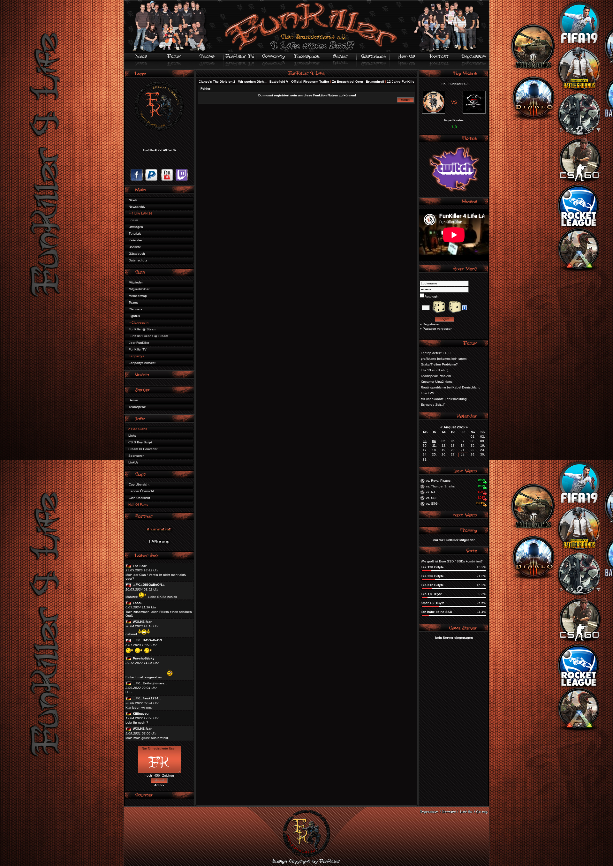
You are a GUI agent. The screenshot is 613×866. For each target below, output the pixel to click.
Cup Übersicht (139, 484)
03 (425, 441)
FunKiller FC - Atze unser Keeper (401, 81)
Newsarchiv (137, 206)
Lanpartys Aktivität (142, 363)
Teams (133, 302)
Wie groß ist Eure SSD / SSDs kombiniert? (452, 561)
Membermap (138, 295)
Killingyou (140, 713)
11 (434, 445)
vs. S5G (432, 503)
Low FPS (427, 393)
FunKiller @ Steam (142, 329)
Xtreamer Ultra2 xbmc (436, 381)
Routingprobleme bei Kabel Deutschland (451, 387)
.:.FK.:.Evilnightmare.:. (150, 683)
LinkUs (133, 462)
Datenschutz (138, 260)
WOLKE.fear (142, 621)
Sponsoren (136, 455)
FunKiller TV (138, 349)
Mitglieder (136, 282)
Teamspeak (137, 407)
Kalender (135, 240)
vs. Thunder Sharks (440, 486)
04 (434, 441)
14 (463, 445)
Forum (133, 220)
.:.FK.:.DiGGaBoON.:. (149, 584)
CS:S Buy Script (140, 442)
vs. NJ (430, 492)
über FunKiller (139, 342)
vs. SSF (431, 498)
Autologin (431, 296)
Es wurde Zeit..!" (433, 404)
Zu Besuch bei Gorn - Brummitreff (316, 81)
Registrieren (431, 324)
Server (133, 400)
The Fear (140, 566)
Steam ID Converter (142, 449)
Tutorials (135, 233)
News (133, 200)
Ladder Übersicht (141, 491)
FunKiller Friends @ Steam (148, 336)
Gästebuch (137, 253)
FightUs (134, 316)
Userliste (135, 247)
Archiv (159, 785)
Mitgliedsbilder (139, 289)
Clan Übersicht (139, 498)
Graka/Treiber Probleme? (439, 364)
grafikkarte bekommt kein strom (443, 358)
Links (132, 435)
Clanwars (135, 309)
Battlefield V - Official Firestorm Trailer (257, 81)
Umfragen (136, 227)
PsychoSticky (144, 658)
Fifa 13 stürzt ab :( (434, 370)
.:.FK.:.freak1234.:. (147, 698)
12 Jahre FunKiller (359, 81)
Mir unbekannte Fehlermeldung (444, 399)
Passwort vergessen (437, 328)
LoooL (137, 603)
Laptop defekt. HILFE (437, 353)
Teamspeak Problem (436, 376)
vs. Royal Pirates (438, 480)
